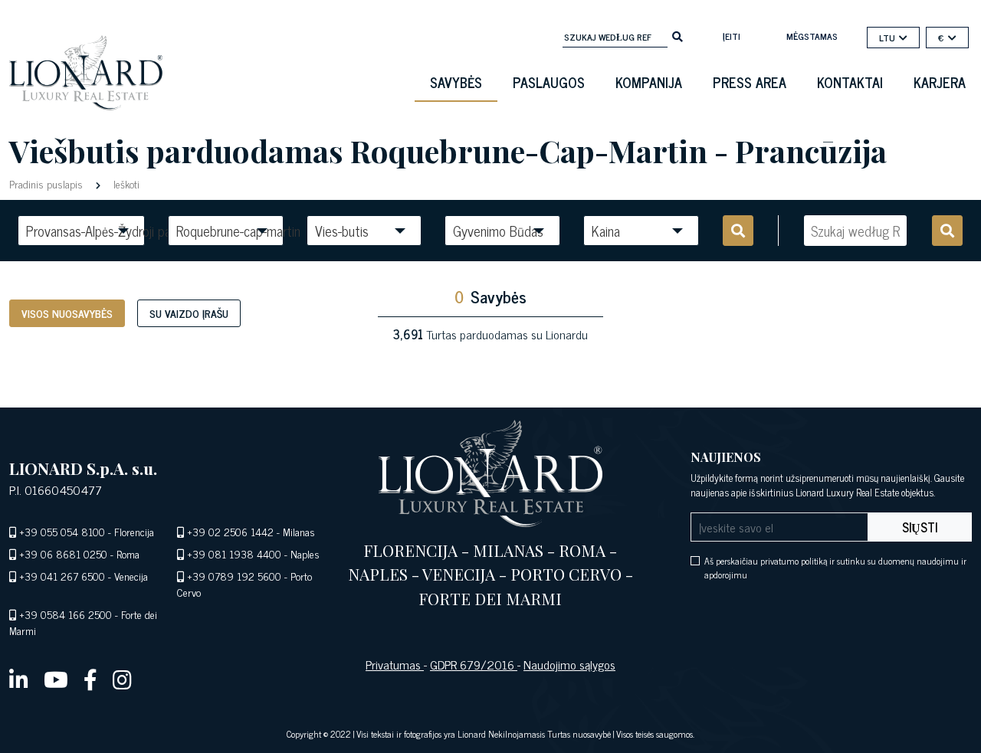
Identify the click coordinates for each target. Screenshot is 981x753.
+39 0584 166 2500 (65, 614)
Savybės (456, 81)
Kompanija (648, 81)
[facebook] (90, 678)
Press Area (749, 81)
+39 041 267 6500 (62, 575)
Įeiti (731, 36)
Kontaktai (850, 81)
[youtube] (56, 678)
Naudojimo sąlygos (569, 664)
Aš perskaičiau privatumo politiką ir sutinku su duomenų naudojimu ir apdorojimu (835, 567)
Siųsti (919, 527)
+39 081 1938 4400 (234, 553)
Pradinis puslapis (47, 183)
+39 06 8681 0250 (63, 553)
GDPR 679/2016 (473, 664)
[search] (677, 35)
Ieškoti (124, 183)
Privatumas (395, 664)
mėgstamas (812, 36)
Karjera (940, 81)
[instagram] (122, 678)
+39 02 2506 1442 (230, 531)
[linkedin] (18, 678)
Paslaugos (549, 81)
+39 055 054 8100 (62, 531)
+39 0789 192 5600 (234, 575)
